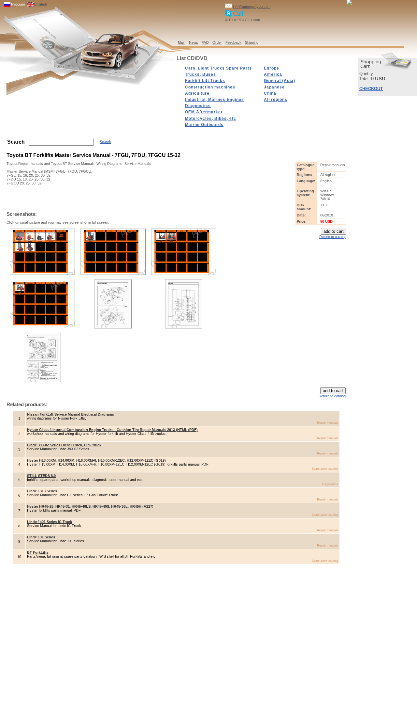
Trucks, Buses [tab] (200, 74)
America (273, 74)
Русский (18, 4)
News (193, 42)
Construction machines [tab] (210, 87)
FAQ (205, 42)
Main (181, 42)
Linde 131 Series (41, 537)
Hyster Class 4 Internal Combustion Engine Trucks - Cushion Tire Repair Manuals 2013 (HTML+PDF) (112, 430)
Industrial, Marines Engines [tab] (214, 99)
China (270, 93)
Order (217, 42)
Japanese (274, 87)
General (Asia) (279, 80)
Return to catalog (332, 237)
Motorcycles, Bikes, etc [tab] (210, 118)
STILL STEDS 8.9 (41, 476)
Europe (271, 68)
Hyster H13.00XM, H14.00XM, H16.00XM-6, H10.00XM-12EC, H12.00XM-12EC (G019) (96, 460)
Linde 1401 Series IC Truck (49, 522)
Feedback (233, 42)
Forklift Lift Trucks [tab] (205, 80)
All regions (275, 99)
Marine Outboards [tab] (204, 124)
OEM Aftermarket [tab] (204, 112)
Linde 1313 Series (42, 491)
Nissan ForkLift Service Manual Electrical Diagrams (70, 414)
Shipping (251, 42)
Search (105, 142)
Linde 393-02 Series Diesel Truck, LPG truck (64, 445)
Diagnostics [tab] (198, 105)
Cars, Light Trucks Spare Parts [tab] (218, 68)
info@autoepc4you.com (251, 6)
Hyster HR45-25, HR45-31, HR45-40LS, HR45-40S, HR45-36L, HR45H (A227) (90, 506)
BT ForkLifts (38, 552)
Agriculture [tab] (197, 93)
